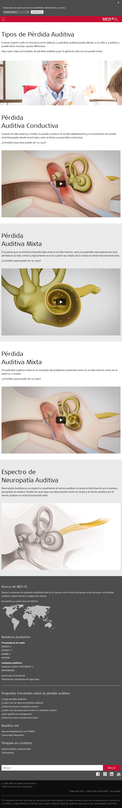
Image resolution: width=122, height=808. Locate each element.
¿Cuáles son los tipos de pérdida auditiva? (22, 702)
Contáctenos (7, 752)
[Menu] (3, 19)
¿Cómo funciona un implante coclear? (20, 706)
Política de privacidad (97, 791)
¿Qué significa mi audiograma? (16, 714)
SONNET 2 (6, 650)
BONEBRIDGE (8, 670)
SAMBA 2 (5, 654)
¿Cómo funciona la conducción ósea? (19, 717)
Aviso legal (115, 791)
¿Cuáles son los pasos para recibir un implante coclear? (29, 710)
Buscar (112, 767)
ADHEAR (5, 657)
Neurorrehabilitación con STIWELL (18, 731)
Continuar (37, 12)
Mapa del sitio (77, 791)
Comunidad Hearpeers (12, 735)
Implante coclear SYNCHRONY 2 (17, 666)
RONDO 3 (6, 646)
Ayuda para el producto (13, 675)
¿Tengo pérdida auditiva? (13, 699)
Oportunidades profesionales (16, 749)
